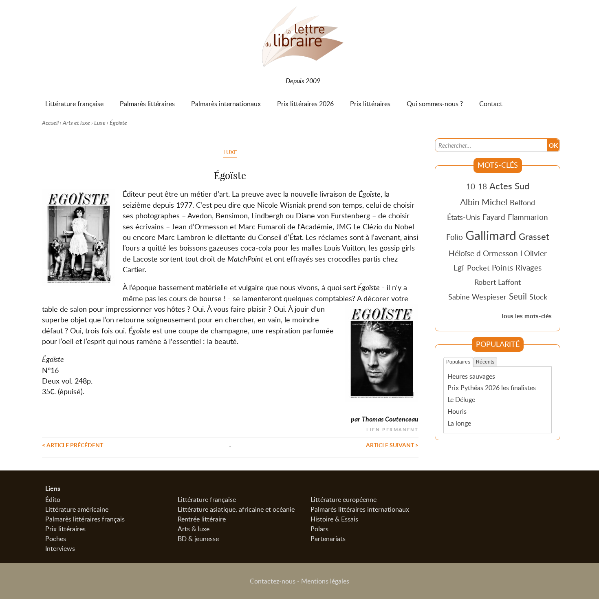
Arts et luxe (76, 122)
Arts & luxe (193, 528)
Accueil (50, 122)
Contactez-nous (272, 581)
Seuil (518, 296)
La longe (459, 423)
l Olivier (533, 253)
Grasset (534, 236)
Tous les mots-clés (526, 316)
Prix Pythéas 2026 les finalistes (491, 387)
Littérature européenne (344, 499)
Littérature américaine (76, 509)
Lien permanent (392, 428)
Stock (538, 297)
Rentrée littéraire (202, 519)
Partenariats (328, 538)
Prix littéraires (65, 528)
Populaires (458, 362)
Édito (52, 499)
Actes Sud (509, 186)
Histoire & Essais (334, 519)
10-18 (476, 186)
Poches (55, 538)
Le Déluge (461, 399)
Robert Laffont (497, 282)
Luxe (100, 122)
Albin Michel (483, 202)
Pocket (478, 268)
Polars (319, 528)
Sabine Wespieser (477, 297)
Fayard (493, 216)
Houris (457, 411)
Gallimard (490, 235)
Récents (485, 362)
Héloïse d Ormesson (483, 253)
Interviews (60, 548)
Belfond (522, 202)
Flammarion (528, 216)
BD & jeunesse (198, 538)
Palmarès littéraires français (85, 519)
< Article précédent (72, 445)
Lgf (459, 267)
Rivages (528, 267)
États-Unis (463, 217)
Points (502, 267)
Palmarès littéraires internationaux (360, 509)
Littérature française (207, 499)
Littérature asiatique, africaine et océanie (236, 509)
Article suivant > (392, 445)
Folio (454, 236)
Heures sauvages (471, 376)
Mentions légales (325, 581)
